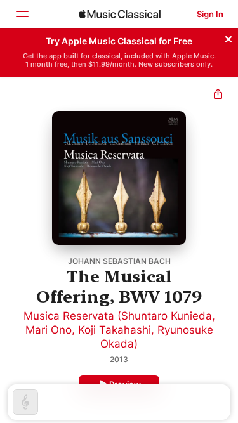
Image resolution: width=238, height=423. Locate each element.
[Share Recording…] (218, 95)
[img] (120, 14)
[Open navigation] (22, 14)
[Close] (228, 37)
